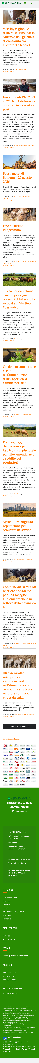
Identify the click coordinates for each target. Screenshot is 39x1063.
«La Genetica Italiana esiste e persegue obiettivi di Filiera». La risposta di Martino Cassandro (19, 299)
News (24, 494)
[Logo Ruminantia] (12, 3)
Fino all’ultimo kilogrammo (13, 228)
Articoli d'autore (19, 559)
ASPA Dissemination (20, 714)
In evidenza (22, 69)
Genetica (6, 905)
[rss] (25, 863)
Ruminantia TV (9, 939)
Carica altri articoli (19, 726)
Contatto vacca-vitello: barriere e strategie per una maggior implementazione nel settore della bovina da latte (19, 596)
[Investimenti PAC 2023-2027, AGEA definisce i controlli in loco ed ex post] (19, 85)
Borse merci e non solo (21, 196)
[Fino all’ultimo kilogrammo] (19, 214)
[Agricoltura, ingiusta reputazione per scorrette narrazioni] (19, 510)
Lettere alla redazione (28, 339)
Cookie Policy (21, 1049)
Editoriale (7, 901)
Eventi (16, 69)
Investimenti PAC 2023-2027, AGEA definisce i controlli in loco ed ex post (19, 103)
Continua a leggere (9, 71)
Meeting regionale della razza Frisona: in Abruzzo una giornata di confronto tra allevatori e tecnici (19, 36)
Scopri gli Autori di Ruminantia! (15, 956)
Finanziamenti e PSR (20, 145)
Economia (7, 919)
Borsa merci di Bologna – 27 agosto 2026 (17, 177)
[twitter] (11, 863)
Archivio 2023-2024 (11, 994)
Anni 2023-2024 (9, 973)
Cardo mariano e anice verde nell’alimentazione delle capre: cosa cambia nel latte (19, 374)
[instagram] (15, 863)
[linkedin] (22, 863)
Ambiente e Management (13, 912)
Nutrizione (7, 915)
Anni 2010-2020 (9, 980)
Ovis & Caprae (26, 414)
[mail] (29, 863)
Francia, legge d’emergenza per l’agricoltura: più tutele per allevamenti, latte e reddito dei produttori (19, 452)
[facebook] (8, 863)
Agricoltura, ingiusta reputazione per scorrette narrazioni (18, 525)
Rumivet (6, 936)
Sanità (5, 908)
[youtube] (18, 863)
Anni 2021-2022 (9, 976)
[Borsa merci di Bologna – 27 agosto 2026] (19, 161)
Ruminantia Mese (10, 898)
